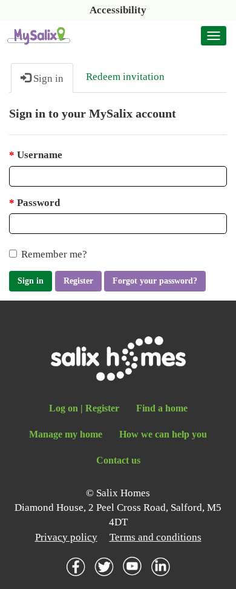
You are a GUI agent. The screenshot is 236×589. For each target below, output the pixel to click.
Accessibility (118, 10)
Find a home (162, 408)
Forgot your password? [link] (155, 280)
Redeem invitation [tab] (125, 76)
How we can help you (163, 434)
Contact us (118, 460)
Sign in (31, 280)
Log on (63, 408)
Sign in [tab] (47, 78)
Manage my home (65, 434)
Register (78, 280)
